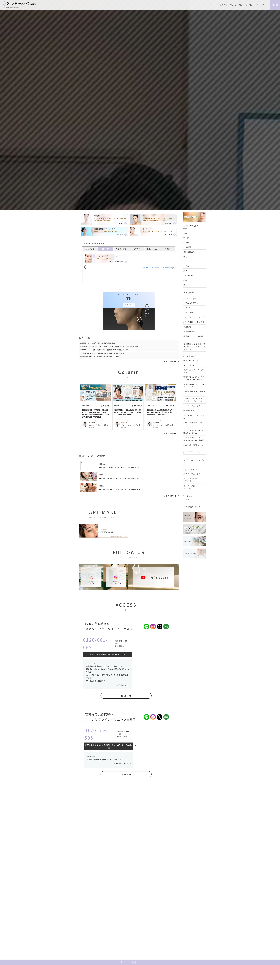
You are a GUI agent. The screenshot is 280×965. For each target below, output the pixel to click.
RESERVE (126, 695)
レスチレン (188, 308)
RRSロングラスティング (194, 317)
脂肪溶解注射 (189, 331)
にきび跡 (187, 247)
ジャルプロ (188, 312)
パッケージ (213, 5)
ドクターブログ (104, 406)
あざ (185, 271)
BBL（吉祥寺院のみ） (193, 422)
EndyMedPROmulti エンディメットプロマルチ (193, 400)
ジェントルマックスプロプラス (194, 461)
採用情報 (249, 5)
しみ (185, 233)
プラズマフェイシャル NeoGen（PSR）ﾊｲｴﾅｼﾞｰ (194, 439)
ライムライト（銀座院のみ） (194, 416)
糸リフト (187, 500)
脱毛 (185, 285)
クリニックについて (262, 5)
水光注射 (187, 327)
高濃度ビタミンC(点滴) (193, 336)
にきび (186, 242)
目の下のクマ (189, 275)
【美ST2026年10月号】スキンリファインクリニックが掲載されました (120, 467)
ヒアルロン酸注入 (191, 303)
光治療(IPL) (188, 411)
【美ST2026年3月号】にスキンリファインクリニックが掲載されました (120, 489)
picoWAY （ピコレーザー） (193, 446)
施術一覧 (233, 5)
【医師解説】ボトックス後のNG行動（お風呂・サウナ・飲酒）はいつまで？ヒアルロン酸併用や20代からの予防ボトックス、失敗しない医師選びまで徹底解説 (95, 413)
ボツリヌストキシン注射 (194, 322)
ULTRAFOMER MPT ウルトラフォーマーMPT (194, 378)
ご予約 (275, 4)
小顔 (185, 280)
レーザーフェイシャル (193, 406)
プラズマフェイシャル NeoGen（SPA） (193, 432)
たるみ (186, 266)
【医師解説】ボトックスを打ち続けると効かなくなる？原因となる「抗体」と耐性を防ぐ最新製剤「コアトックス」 (159, 412)
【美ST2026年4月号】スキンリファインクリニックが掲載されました (119, 478)
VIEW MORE (170, 361)
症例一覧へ (129, 305)
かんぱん (187, 238)
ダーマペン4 (188, 365)
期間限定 (223, 5)
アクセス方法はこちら (120, 685)
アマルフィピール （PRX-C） (191, 480)
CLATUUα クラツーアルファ (194, 371)
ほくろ (186, 257)
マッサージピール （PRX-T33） (191, 487)
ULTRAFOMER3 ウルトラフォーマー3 (194, 385)
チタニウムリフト (191, 360)
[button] (172, 267)
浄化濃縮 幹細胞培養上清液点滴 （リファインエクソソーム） (194, 346)
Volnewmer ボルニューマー (194, 393)
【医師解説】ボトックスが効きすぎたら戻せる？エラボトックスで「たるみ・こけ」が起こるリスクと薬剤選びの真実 (128, 412)
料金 (240, 5)
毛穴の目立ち (189, 252)
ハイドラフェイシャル (193, 452)
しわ (185, 261)
